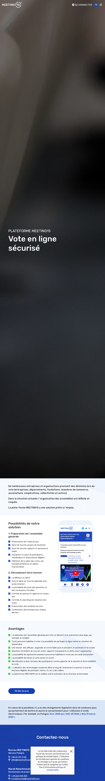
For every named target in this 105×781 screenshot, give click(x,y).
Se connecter (83, 4)
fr (96, 5)
